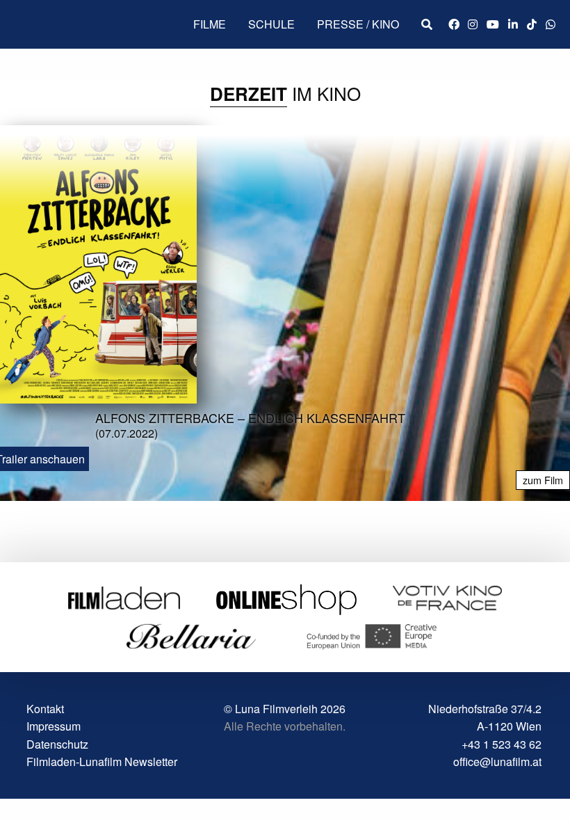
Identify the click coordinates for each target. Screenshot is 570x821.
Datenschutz (57, 744)
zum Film (543, 479)
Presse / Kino (358, 24)
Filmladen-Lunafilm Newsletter (101, 762)
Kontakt (45, 709)
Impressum (53, 726)
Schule (271, 24)
